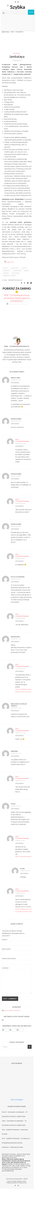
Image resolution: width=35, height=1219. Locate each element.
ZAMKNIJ (31, 12)
